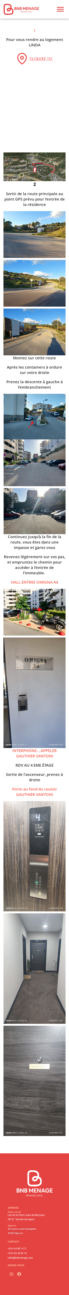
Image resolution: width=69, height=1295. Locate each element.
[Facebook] (19, 1274)
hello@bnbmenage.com (20, 1258)
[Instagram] (11, 1274)
